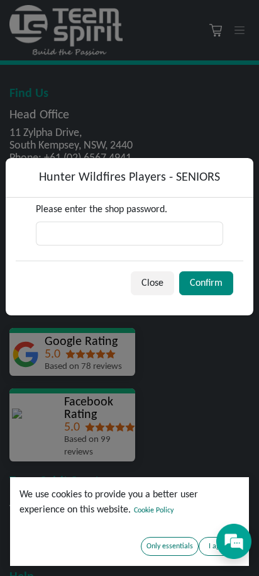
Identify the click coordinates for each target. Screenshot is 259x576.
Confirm (206, 283)
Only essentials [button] (169, 546)
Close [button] (152, 283)
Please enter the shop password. (101, 210)
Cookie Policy (154, 510)
